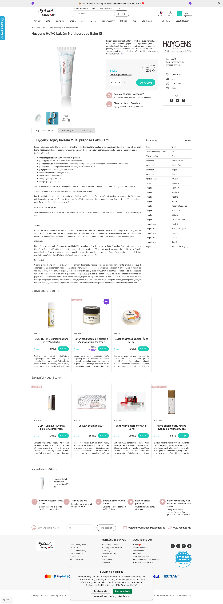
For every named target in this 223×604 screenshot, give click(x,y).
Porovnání (175, 79)
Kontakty (106, 550)
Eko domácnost (148, 21)
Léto (48, 21)
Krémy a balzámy (55, 28)
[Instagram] (184, 546)
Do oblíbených (176, 74)
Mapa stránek (186, 595)
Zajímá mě (60, 21)
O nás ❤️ (137, 544)
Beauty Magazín (182, 21)
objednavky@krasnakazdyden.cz (86, 8)
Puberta (123, 21)
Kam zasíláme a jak (141, 556)
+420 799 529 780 (106, 8)
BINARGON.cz (173, 595)
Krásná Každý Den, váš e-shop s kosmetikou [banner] (46, 13)
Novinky (37, 21)
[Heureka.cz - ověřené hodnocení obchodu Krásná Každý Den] (183, 567)
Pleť (44, 28)
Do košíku (146, 82)
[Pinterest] (178, 546)
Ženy (83, 21)
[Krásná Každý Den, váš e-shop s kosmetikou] (32, 27)
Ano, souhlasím (122, 591)
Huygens (177, 65)
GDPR (104, 556)
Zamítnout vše (100, 591)
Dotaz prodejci (176, 83)
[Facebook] (173, 546)
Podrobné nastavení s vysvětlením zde (111, 596)
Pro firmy (137, 553)
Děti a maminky (108, 21)
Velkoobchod (138, 550)
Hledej (122, 13)
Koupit (63, 349)
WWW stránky (156, 595)
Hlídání (173, 88)
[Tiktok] (189, 546)
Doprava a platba (109, 553)
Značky (73, 21)
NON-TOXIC (165, 21)
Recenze (106, 562)
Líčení (93, 21)
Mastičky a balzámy (71, 28)
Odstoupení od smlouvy (112, 547)
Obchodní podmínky (110, 544)
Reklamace (107, 559)
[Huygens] (177, 53)
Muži (134, 21)
